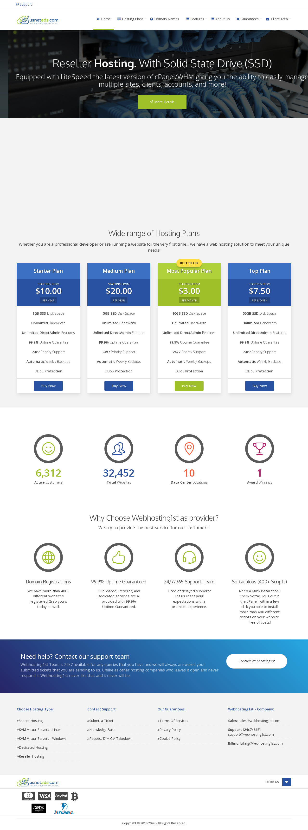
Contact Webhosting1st (256, 661)
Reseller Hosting (31, 756)
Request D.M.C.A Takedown (111, 738)
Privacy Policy (170, 729)
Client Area (279, 19)
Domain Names (166, 19)
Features (197, 19)
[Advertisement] (154, 166)
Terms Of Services (174, 720)
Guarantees (250, 19)
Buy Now (48, 385)
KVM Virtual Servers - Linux (39, 729)
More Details (155, 102)
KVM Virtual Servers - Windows (42, 738)
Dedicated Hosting (33, 747)
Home (106, 19)
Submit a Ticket (101, 720)
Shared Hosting (31, 720)
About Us (222, 19)
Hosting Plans (132, 19)
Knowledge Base (102, 729)
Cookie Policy (170, 738)
